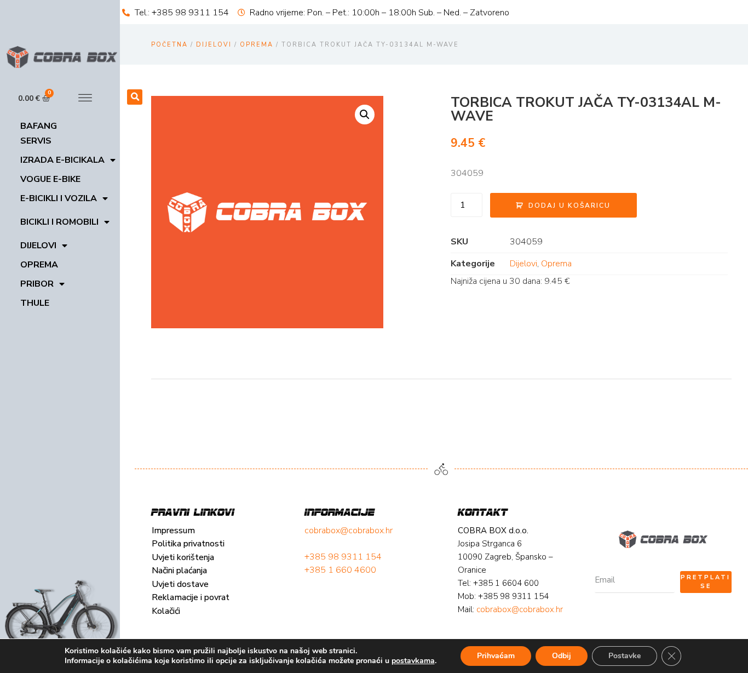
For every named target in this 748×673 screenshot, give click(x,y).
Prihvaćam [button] (496, 656)
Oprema (39, 265)
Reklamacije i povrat (190, 597)
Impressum (173, 530)
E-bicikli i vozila (58, 198)
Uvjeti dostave (180, 584)
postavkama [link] (413, 660)
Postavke (624, 656)
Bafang (38, 126)
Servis (35, 141)
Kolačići (166, 611)
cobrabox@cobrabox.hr (348, 530)
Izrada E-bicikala (62, 160)
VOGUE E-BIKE (50, 179)
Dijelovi (38, 245)
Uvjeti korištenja (183, 557)
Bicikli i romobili (59, 222)
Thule (34, 303)
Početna (169, 45)
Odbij (561, 656)
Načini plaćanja (179, 570)
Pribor (37, 284)
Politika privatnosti (188, 544)
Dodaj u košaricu (569, 205)
